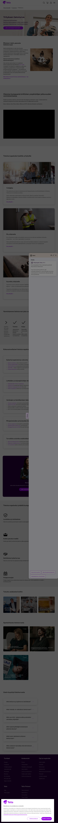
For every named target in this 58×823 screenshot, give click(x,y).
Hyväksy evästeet (46, 818)
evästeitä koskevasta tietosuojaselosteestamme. (15, 814)
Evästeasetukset (34, 818)
